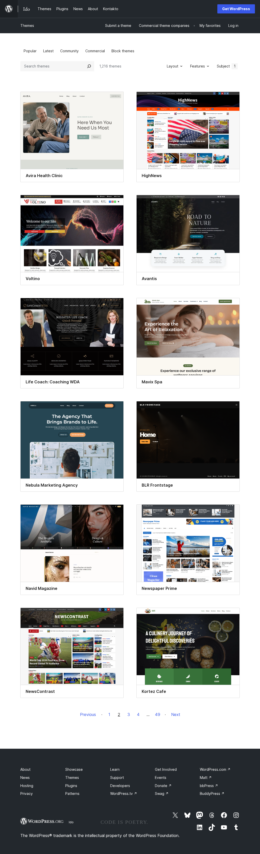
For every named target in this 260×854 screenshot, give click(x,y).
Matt (206, 777)
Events (160, 777)
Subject (226, 66)
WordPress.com (215, 769)
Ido (71, 822)
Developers (120, 785)
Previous (88, 714)
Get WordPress (236, 9)
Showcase (74, 769)
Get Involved (166, 769)
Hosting (26, 785)
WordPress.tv (123, 793)
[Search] (89, 66)
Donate (163, 785)
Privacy (26, 793)
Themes (27, 25)
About (25, 769)
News (25, 777)
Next (175, 714)
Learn (115, 769)
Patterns (72, 793)
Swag (162, 793)
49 (157, 714)
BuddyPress (212, 793)
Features (197, 66)
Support (117, 777)
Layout (172, 66)
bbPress (209, 785)
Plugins (71, 785)
